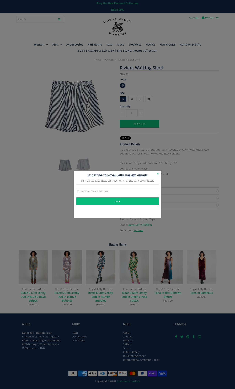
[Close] (158, 174)
